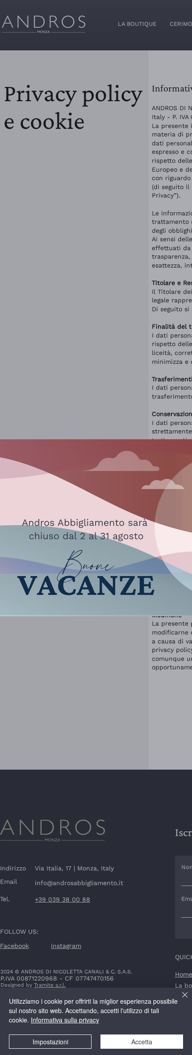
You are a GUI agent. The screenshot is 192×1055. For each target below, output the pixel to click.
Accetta (141, 1041)
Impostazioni (50, 1041)
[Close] (179, 1000)
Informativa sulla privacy (65, 1019)
